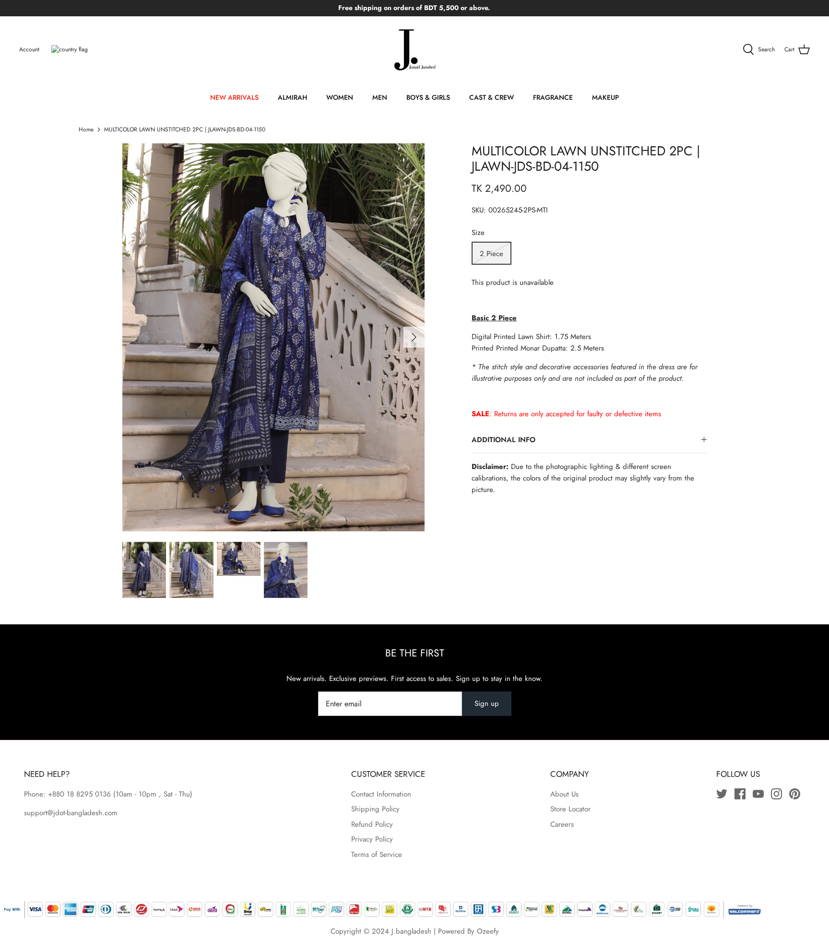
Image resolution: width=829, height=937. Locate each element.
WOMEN (339, 97)
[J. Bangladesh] (414, 50)
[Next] (414, 337)
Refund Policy (372, 824)
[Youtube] (758, 793)
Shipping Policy (375, 809)
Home (86, 129)
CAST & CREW (491, 97)
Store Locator (570, 809)
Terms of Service (376, 854)
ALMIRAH (292, 97)
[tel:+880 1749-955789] (112, 794)
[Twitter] (721, 793)
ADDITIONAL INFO (503, 439)
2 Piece (491, 253)
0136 (103, 794)
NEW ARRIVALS (234, 97)
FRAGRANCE (553, 97)
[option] (273, 337)
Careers (562, 824)
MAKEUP (605, 97)
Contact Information (381, 794)
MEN (379, 97)
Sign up (486, 703)
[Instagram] (776, 793)
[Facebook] (740, 793)
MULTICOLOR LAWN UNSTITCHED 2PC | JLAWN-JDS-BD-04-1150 (184, 129)
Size (478, 233)
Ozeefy (488, 931)
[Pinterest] (794, 793)
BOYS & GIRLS (428, 97)
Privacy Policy (372, 839)
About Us (564, 794)
